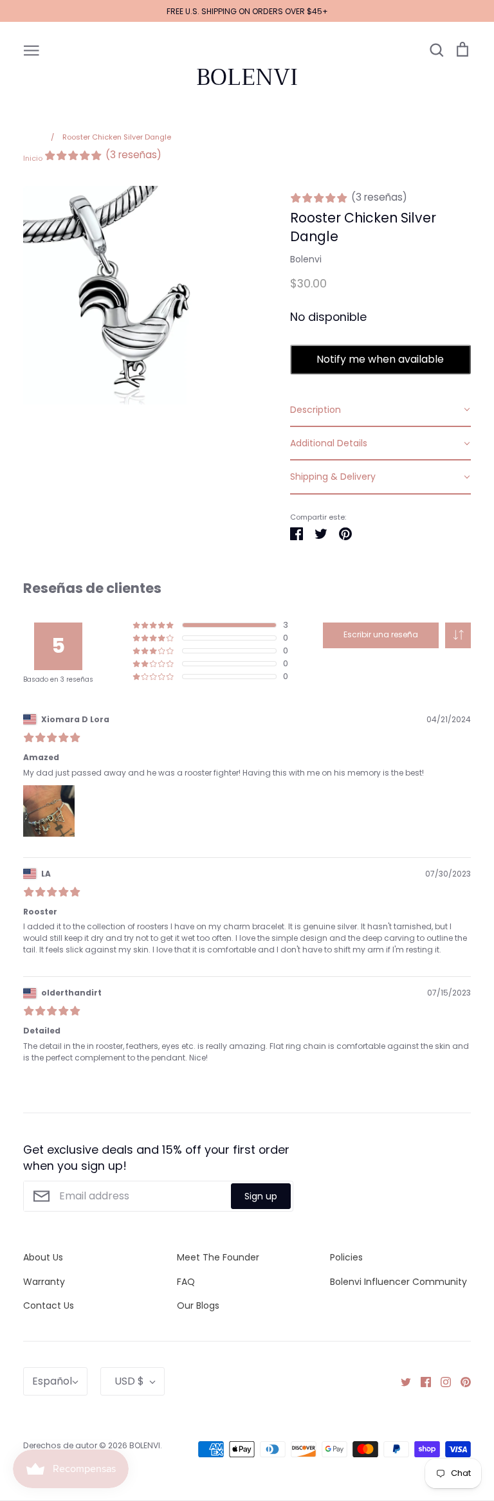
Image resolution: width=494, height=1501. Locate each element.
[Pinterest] (461, 1381)
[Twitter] (401, 1381)
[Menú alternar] (31, 49)
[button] (458, 635)
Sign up (260, 1196)
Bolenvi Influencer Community (398, 1281)
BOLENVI (247, 77)
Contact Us (48, 1305)
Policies (346, 1257)
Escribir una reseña (380, 634)
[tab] (380, 410)
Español (52, 1381)
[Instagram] (441, 1381)
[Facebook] (421, 1381)
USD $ (129, 1381)
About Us (43, 1257)
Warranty (44, 1281)
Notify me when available (380, 359)
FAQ (186, 1281)
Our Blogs (198, 1305)
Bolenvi (306, 259)
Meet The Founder (218, 1257)
